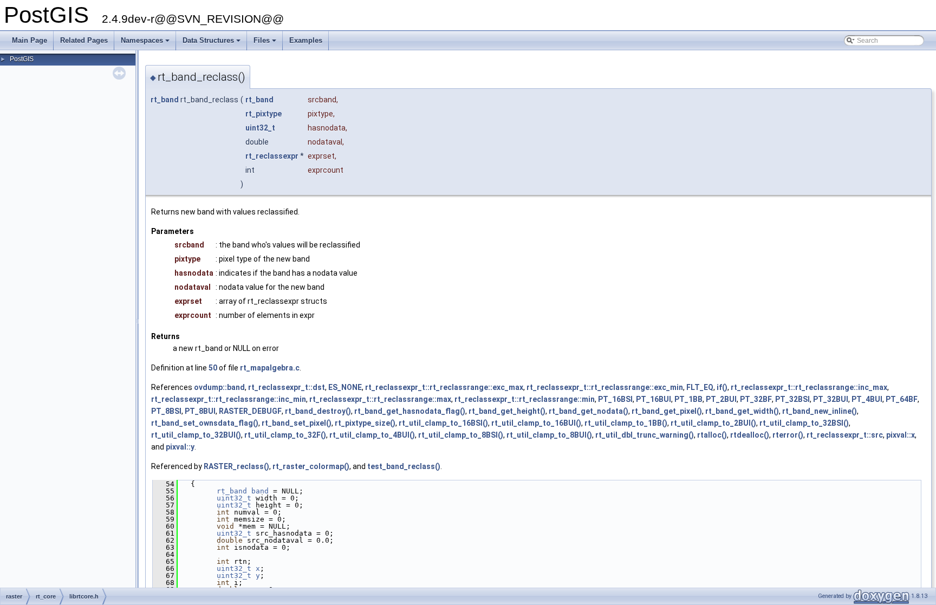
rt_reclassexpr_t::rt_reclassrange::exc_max (444, 387)
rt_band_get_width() (742, 411)
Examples (305, 40)
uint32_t (260, 127)
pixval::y (180, 447)
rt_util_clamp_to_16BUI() (536, 423)
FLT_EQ (699, 387)
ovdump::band (219, 387)
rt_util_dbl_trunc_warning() (644, 435)
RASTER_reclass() (236, 466)
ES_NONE (345, 387)
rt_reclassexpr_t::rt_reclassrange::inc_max (809, 387)
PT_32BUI (830, 399)
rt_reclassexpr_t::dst (286, 387)
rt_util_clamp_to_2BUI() (713, 423)
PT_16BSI (615, 399)
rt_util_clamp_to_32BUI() (196, 435)
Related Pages (84, 40)
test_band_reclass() (403, 466)
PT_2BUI (721, 399)
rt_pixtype (263, 113)
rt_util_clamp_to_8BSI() (460, 435)
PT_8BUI (200, 411)
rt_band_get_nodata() (588, 411)
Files (265, 43)
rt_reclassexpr (271, 156)
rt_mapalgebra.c (270, 367)
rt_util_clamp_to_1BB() (625, 423)
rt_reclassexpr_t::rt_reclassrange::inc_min (228, 399)
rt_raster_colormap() (310, 466)
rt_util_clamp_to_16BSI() (443, 423)
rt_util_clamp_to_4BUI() (372, 435)
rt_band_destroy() (318, 411)
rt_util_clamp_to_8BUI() (549, 435)
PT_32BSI (792, 399)
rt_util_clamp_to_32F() (285, 435)
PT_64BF (902, 399)
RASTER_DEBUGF (250, 411)
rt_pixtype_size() (365, 423)
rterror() (787, 435)
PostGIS (22, 59)
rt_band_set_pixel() (297, 423)
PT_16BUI (653, 399)
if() (722, 387)
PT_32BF (756, 399)
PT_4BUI (866, 399)
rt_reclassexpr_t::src (845, 435)
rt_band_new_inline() (819, 411)
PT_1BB (688, 399)
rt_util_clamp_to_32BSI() (804, 423)
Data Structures (212, 43)
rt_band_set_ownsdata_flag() (204, 423)
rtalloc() (712, 435)
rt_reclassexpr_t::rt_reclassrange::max (380, 399)
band (260, 491)
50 (213, 367)
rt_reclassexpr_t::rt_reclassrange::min (524, 399)
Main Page (29, 40)
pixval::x (900, 435)
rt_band (165, 99)
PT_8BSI (166, 411)
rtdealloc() (749, 435)
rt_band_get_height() (507, 411)
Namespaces (146, 43)
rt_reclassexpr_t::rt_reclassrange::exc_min (604, 387)
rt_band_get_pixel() (667, 411)
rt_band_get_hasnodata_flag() (409, 411)
